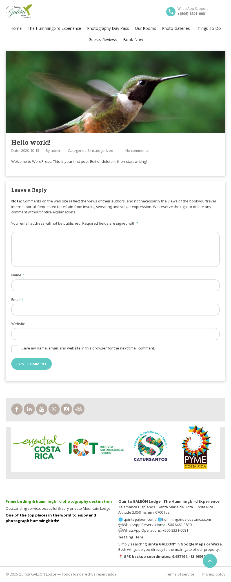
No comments (137, 150)
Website (18, 323)
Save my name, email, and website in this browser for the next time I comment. (88, 348)
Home (16, 28)
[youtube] (41, 409)
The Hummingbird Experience (54, 28)
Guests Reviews (102, 39)
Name (17, 275)
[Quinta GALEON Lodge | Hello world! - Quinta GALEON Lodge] (19, 11)
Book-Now (133, 39)
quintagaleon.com (139, 519)
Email (17, 299)
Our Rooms (145, 28)
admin (56, 150)
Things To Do (208, 28)
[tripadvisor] (79, 409)
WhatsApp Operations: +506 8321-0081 (155, 530)
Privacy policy (213, 574)
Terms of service (180, 574)
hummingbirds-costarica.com (186, 519)
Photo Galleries (176, 28)
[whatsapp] (54, 409)
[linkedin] (29, 409)
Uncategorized (100, 150)
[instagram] (66, 409)
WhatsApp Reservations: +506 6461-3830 (157, 524)
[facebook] (17, 409)
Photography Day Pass (108, 28)
